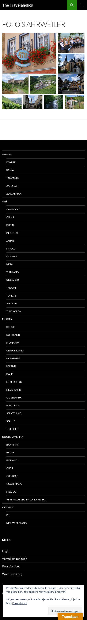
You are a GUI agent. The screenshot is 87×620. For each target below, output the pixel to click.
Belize (10, 452)
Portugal (13, 405)
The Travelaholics (17, 5)
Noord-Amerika (12, 436)
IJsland (11, 366)
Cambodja (13, 209)
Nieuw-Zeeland (16, 523)
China (10, 217)
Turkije (11, 295)
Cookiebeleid (19, 603)
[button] (29, 53)
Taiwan (11, 287)
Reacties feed (11, 566)
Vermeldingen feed (14, 558)
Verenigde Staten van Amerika (26, 499)
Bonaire (11, 460)
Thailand (12, 272)
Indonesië (12, 232)
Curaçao (12, 476)
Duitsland (13, 334)
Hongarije (13, 358)
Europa (7, 319)
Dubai (10, 225)
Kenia (10, 170)
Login (5, 551)
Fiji (8, 515)
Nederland (13, 389)
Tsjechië (11, 429)
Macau (11, 248)
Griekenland (14, 350)
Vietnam (12, 303)
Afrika (6, 154)
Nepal (10, 264)
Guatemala (14, 483)
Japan (10, 240)
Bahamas (12, 444)
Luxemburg (14, 381)
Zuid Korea (13, 311)
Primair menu (82, 5)
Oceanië (7, 507)
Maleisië (11, 256)
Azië (4, 201)
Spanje (10, 421)
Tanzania (12, 178)
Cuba (9, 468)
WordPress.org (12, 574)
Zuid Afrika (13, 193)
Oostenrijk (14, 397)
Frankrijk (12, 342)
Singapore (13, 279)
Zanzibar (12, 185)
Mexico (11, 491)
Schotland (13, 413)
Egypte (11, 162)
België (10, 327)
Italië (9, 374)
